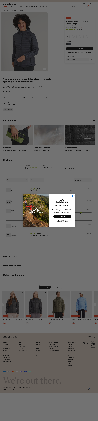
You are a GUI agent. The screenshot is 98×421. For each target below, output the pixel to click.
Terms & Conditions (59, 221)
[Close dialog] (73, 196)
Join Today (62, 216)
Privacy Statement (65, 221)
